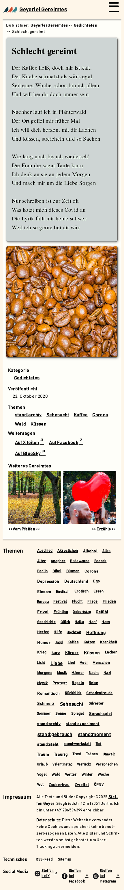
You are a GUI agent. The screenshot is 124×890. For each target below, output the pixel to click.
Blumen (73, 571)
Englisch (63, 591)
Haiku (79, 622)
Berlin (42, 571)
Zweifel (82, 785)
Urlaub (42, 764)
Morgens (44, 673)
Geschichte (46, 622)
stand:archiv (28, 415)
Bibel (56, 571)
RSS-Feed (44, 859)
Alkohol (90, 551)
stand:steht (48, 744)
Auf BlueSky (28, 453)
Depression (48, 581)
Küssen (38, 424)
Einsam (44, 592)
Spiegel (77, 714)
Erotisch (81, 591)
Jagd (59, 642)
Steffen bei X (48, 873)
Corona (100, 415)
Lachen (111, 653)
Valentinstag (62, 764)
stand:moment (94, 734)
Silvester (96, 703)
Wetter (71, 774)
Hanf (93, 622)
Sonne (60, 714)
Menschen (101, 663)
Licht (41, 662)
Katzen (89, 642)
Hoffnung (96, 632)
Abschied (45, 551)
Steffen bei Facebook (77, 876)
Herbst (43, 632)
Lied (71, 662)
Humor (43, 642)
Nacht (94, 673)
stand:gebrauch (54, 734)
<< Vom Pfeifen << (23, 529)
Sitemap (64, 859)
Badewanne (79, 561)
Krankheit (108, 642)
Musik (62, 673)
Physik (42, 683)
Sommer (44, 713)
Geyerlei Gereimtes (43, 9)
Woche (103, 774)
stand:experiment (82, 724)
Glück (65, 622)
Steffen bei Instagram (108, 876)
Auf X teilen (27, 442)
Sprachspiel (100, 714)
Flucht (77, 602)
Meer (84, 662)
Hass (106, 622)
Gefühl (102, 612)
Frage (92, 602)
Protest (59, 683)
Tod (99, 744)
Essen (98, 591)
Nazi (107, 673)
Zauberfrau (59, 785)
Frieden (109, 602)
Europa (43, 601)
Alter (41, 561)
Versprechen (107, 764)
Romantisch (48, 693)
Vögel (42, 774)
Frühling (61, 612)
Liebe (56, 663)
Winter (87, 774)
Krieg (42, 653)
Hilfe (58, 632)
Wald (20, 424)
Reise (93, 683)
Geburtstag (82, 612)
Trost (77, 754)
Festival (60, 602)
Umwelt (109, 754)
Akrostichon (67, 551)
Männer (78, 673)
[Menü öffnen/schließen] (113, 9)
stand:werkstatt (77, 744)
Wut (40, 785)
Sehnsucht (57, 415)
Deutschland (76, 581)
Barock (100, 561)
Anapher (58, 561)
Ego (96, 581)
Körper (72, 653)
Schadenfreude (99, 693)
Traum (43, 754)
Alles (106, 551)
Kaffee (81, 415)
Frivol (42, 612)
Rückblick (73, 693)
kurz (56, 653)
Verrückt (84, 764)
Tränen (92, 754)
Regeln (78, 683)
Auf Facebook (63, 442)
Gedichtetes (27, 378)
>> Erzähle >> (103, 529)
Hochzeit (74, 632)
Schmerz (45, 704)
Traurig (61, 754)
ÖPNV (99, 785)
